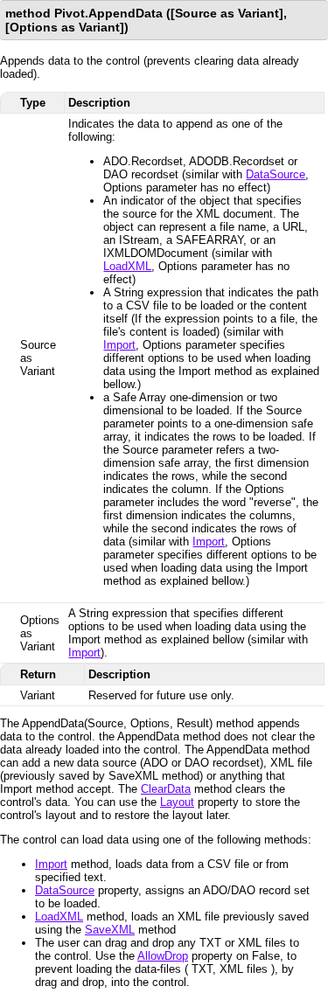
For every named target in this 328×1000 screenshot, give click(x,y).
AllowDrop (162, 955)
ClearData (166, 788)
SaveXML (110, 929)
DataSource (275, 174)
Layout (177, 802)
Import (119, 344)
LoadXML (127, 266)
